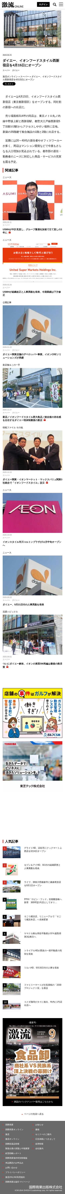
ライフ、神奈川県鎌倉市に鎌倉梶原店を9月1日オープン (42, 884)
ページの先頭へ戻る (34, 1114)
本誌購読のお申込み (14, 1163)
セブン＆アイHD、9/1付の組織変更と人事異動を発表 (42, 867)
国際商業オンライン (14, 1130)
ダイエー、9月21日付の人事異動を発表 (23, 604)
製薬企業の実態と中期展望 (17, 1149)
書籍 (37, 1130)
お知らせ (39, 1125)
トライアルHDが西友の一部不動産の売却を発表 (43, 952)
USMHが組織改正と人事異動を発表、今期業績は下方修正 (32, 294)
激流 (7, 1134)
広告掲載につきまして (45, 1139)
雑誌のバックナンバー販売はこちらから (33, 1102)
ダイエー (16, 70)
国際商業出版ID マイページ (17, 1182)
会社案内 (39, 1149)
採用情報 (39, 1144)
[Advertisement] (33, 815)
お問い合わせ (11, 1168)
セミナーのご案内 (43, 1134)
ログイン (43, 4)
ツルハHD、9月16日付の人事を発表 (41, 967)
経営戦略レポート (13, 1153)
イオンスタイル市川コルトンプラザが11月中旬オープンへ (32, 544)
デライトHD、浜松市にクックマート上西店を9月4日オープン (43, 850)
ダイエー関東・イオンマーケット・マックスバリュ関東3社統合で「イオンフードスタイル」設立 (32, 481)
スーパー (6, 70)
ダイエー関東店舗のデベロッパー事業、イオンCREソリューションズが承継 (32, 356)
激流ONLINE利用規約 (15, 1177)
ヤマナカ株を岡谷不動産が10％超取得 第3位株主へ (43, 935)
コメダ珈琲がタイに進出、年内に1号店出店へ (43, 1003)
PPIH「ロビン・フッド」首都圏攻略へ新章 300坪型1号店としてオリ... (43, 901)
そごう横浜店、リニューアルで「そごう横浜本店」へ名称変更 (42, 918)
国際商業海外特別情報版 (16, 1158)
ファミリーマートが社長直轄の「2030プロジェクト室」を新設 (42, 986)
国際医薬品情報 (12, 1144)
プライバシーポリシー (15, 1172)
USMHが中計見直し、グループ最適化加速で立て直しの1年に (32, 231)
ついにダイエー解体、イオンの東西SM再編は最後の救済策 (32, 665)
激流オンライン (10, 76)
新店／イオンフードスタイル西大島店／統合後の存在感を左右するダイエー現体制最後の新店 (32, 419)
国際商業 (9, 1125)
